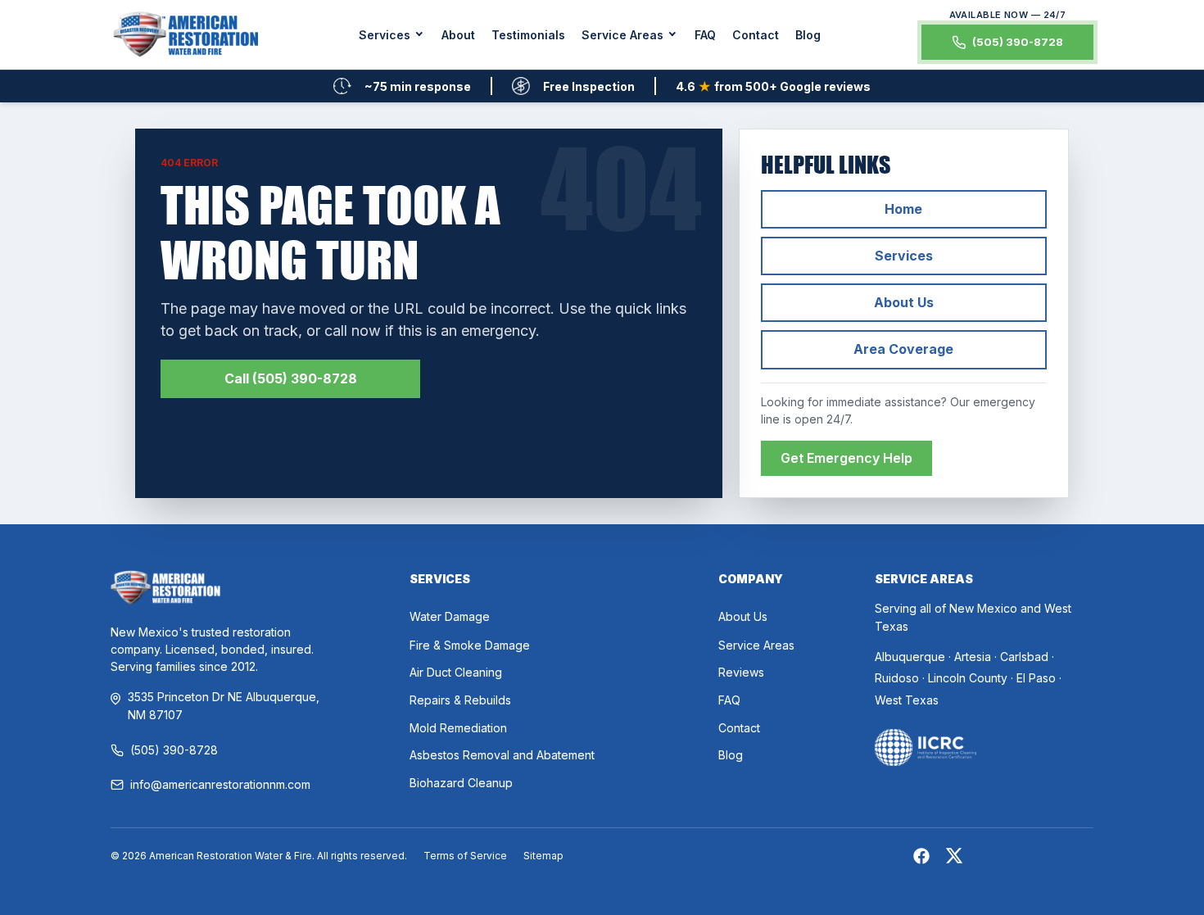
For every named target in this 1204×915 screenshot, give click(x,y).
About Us (904, 302)
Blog (808, 35)
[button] (392, 34)
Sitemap (543, 855)
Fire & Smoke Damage (470, 645)
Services (904, 255)
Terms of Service (465, 855)
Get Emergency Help (846, 458)
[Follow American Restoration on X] (954, 858)
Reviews (741, 672)
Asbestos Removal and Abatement (502, 755)
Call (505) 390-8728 (290, 378)
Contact (755, 35)
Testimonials (528, 35)
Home (903, 209)
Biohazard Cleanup (461, 783)
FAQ (705, 35)
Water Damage (450, 616)
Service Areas (756, 645)
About (458, 35)
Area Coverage (903, 349)
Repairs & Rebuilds (460, 700)
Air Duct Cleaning (456, 672)
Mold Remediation (458, 728)
